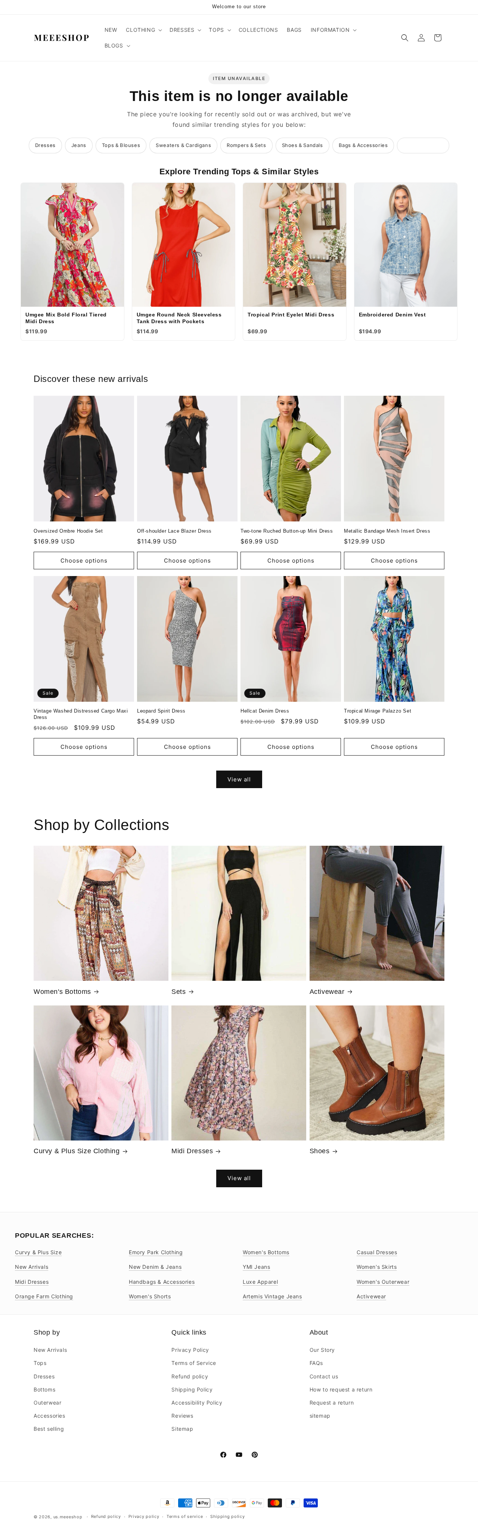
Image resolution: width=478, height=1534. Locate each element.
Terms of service (185, 1516)
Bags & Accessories (363, 145)
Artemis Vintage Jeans (272, 1296)
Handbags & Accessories (162, 1282)
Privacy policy (143, 1516)
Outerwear (47, 1402)
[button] (143, 30)
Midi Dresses (192, 1151)
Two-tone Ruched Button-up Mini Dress (286, 531)
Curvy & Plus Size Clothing (77, 1151)
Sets (178, 991)
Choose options (84, 560)
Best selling (49, 1429)
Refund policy (189, 1376)
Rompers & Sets (246, 145)
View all (239, 779)
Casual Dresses (377, 1252)
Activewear (327, 991)
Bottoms (44, 1389)
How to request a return (341, 1389)
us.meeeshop (68, 1516)
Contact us (324, 1376)
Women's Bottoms (62, 991)
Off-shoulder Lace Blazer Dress (174, 531)
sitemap (320, 1415)
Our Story (322, 1350)
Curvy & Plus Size (38, 1252)
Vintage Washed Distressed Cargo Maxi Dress (81, 714)
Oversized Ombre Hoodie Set (68, 531)
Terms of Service (193, 1363)
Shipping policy (227, 1516)
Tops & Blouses (121, 145)
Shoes (320, 1151)
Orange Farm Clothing (44, 1296)
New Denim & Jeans (155, 1267)
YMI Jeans (256, 1267)
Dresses (45, 145)
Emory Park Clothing (156, 1252)
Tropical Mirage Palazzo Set (377, 711)
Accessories (49, 1415)
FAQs (316, 1363)
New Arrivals (31, 1267)
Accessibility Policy (196, 1402)
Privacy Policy (190, 1350)
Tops (40, 1363)
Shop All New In (423, 145)
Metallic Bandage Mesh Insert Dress (387, 531)
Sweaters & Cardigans (183, 145)
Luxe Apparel (260, 1282)
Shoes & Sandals (302, 145)
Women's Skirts (377, 1267)
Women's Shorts (150, 1296)
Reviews (182, 1415)
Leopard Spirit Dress (161, 711)
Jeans (78, 145)
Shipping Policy (191, 1389)
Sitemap (182, 1429)
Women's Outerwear (383, 1282)
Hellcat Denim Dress (264, 711)
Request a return (332, 1402)
